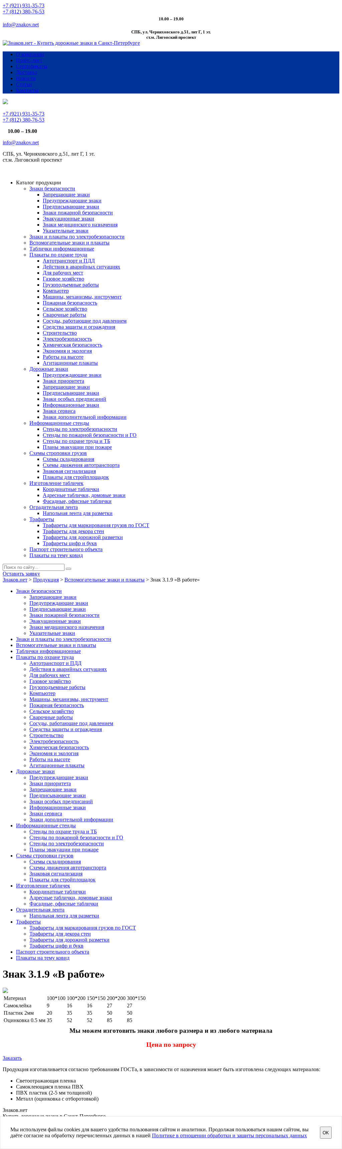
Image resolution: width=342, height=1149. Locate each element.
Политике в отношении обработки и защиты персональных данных (229, 1135)
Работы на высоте (63, 357)
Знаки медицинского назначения (80, 224)
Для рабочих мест (63, 273)
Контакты (27, 90)
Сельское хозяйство (65, 309)
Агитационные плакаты (70, 363)
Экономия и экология (67, 351)
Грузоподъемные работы (71, 285)
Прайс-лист (29, 60)
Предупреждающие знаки (72, 200)
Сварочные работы (64, 315)
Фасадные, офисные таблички (77, 501)
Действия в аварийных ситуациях (81, 267)
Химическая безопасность (72, 345)
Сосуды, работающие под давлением (85, 321)
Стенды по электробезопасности (80, 429)
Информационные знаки (71, 405)
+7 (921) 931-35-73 (23, 5)
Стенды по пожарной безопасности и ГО (90, 435)
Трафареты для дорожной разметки (83, 537)
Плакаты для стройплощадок (76, 477)
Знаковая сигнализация (69, 471)
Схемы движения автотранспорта (81, 465)
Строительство (60, 333)
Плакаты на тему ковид (56, 555)
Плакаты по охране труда (58, 255)
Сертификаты (31, 66)
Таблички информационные (61, 249)
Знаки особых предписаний (74, 399)
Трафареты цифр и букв (70, 543)
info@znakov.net (21, 24)
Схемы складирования (68, 459)
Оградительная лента (53, 507)
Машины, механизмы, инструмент (82, 297)
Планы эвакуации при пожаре (77, 447)
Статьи (24, 84)
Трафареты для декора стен (73, 531)
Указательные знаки (66, 230)
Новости (26, 78)
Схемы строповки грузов (58, 453)
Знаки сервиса (59, 411)
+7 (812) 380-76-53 (23, 11)
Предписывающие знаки (71, 206)
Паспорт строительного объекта (66, 549)
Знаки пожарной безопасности (78, 212)
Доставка (26, 72)
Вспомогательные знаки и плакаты (69, 242)
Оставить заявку (21, 574)
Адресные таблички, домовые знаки (84, 495)
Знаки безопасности (52, 188)
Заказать (12, 1058)
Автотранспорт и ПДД (69, 261)
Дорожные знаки (48, 369)
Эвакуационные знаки (68, 218)
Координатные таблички (71, 489)
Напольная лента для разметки (78, 513)
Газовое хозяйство (63, 279)
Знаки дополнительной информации (85, 417)
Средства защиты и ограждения (79, 327)
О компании (30, 54)
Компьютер (56, 291)
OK (326, 1132)
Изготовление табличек (56, 483)
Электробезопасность (67, 339)
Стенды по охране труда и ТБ (76, 441)
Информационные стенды (59, 423)
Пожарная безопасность (70, 303)
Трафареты (41, 519)
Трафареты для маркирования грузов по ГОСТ (96, 525)
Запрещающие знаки (66, 194)
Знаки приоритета (63, 381)
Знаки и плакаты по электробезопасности (77, 236)
